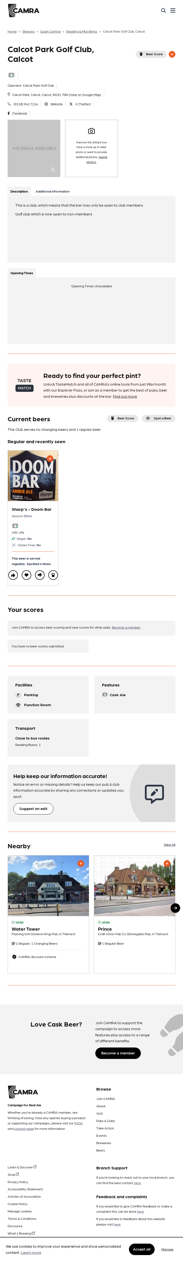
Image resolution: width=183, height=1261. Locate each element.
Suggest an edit (33, 808)
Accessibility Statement (25, 1189)
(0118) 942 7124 (26, 104)
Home (12, 31)
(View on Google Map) (85, 94)
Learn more (31, 1252)
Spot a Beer (162, 418)
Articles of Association (24, 1196)
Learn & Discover (21, 1167)
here (137, 1183)
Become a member (126, 627)
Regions (28, 31)
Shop (12, 1174)
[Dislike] (40, 575)
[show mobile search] (164, 10)
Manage (167, 1249)
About (100, 1106)
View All (169, 844)
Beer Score (154, 54)
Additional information (53, 191)
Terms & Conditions (22, 1218)
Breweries (103, 1143)
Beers (100, 1150)
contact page (24, 1128)
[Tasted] (53, 575)
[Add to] (172, 54)
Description (19, 191)
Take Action (105, 1128)
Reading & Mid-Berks (81, 31)
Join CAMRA (105, 1098)
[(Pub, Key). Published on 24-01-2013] (134, 914)
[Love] (26, 575)
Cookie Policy (17, 1204)
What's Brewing (20, 1233)
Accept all (142, 1249)
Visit (99, 1113)
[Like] (13, 575)
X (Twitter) (83, 104)
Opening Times (21, 273)
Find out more (125, 396)
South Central (50, 31)
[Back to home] (24, 10)
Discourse (15, 1226)
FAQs (78, 1123)
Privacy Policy (18, 1182)
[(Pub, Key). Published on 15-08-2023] (48, 914)
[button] (175, 908)
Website (57, 104)
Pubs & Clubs (105, 1120)
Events (101, 1135)
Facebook (19, 113)
